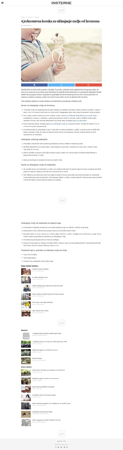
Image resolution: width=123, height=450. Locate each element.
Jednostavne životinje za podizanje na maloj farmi (48, 370)
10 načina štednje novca (40, 277)
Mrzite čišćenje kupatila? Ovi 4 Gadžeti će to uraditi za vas (51, 403)
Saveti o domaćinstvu (27, 17)
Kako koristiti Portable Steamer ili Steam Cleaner (48, 294)
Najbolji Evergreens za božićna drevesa (44, 350)
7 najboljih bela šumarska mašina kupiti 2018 (46, 333)
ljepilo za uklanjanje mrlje (55, 124)
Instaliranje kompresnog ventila (42, 412)
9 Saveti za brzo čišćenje (40, 269)
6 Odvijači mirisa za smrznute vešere (44, 395)
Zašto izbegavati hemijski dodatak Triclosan (46, 420)
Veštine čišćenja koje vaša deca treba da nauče (47, 285)
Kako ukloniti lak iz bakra (40, 310)
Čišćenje (36, 17)
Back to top (61, 441)
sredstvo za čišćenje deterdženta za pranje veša (78, 115)
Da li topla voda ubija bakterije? (42, 302)
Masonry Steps (37, 358)
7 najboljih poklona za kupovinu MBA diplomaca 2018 (49, 341)
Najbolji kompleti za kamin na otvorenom (45, 378)
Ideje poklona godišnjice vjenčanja (43, 387)
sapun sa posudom (79, 120)
